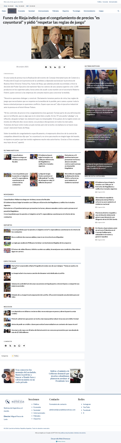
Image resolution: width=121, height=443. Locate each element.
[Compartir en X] (50, 67)
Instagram (87, 404)
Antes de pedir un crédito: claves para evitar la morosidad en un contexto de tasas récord (44, 324)
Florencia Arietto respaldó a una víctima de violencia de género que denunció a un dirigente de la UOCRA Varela (106, 216)
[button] (118, 10)
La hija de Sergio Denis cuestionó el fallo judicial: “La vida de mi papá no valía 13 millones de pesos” (46, 178)
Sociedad (32, 11)
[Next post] (81, 376)
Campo (101, 11)
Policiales (56, 11)
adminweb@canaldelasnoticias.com (62, 410)
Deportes (66, 11)
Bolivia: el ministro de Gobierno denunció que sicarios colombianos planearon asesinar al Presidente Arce (59, 376)
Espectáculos (10, 261)
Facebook (86, 410)
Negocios (8, 307)
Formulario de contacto (57, 404)
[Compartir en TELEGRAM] (64, 67)
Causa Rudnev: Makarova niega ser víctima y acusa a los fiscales (19, 158)
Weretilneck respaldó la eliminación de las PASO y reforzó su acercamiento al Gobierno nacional (73, 178)
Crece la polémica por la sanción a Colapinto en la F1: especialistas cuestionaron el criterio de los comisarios (20, 179)
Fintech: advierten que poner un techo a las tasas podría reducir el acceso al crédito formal (45, 319)
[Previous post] (4, 376)
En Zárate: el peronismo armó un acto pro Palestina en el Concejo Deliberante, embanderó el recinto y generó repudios (106, 232)
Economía (105, 2)
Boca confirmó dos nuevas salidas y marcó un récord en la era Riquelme (37, 237)
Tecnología (76, 11)
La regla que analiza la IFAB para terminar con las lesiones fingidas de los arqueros (41, 243)
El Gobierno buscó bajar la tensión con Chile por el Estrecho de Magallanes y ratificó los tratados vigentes (46, 160)
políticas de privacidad (66, 433)
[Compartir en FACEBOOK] (46, 67)
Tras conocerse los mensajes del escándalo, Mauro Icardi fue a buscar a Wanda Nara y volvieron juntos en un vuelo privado (25, 375)
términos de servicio (80, 433)
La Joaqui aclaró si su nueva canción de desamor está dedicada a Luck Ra (38, 273)
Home (4, 11)
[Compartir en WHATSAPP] (59, 67)
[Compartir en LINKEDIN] (55, 67)
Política (100, 2)
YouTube (86, 407)
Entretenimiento (89, 11)
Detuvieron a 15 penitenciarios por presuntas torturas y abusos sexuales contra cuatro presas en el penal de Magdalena (72, 161)
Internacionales (113, 2)
